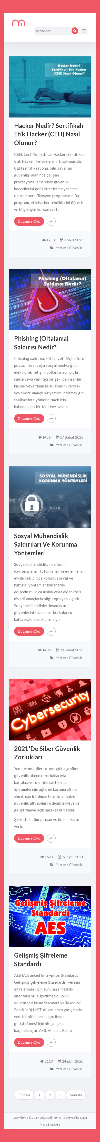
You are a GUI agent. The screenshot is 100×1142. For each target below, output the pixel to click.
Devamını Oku (29, 221)
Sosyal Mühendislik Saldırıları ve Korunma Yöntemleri (45, 544)
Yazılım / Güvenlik (68, 248)
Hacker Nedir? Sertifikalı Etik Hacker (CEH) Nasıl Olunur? (48, 134)
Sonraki (76, 1095)
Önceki (24, 1095)
